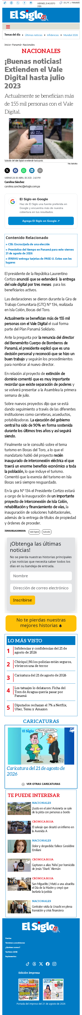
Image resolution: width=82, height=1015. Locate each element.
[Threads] (13, 3)
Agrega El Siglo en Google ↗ (41, 220)
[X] (19, 3)
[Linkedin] (32, 170)
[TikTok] (6, 3)
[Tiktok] (28, 963)
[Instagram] (32, 3)
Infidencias (53, 35)
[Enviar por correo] (40, 170)
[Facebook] (26, 3)
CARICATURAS (41, 721)
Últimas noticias (33, 35)
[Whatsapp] (23, 170)
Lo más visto (25, 640)
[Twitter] (7, 170)
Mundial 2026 (71, 35)
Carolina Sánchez (14, 182)
